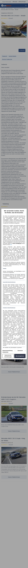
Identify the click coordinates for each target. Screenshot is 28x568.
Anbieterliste (5, 352)
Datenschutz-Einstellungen (8, 356)
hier (11, 244)
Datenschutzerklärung (7, 350)
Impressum (20, 350)
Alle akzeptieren (20, 356)
